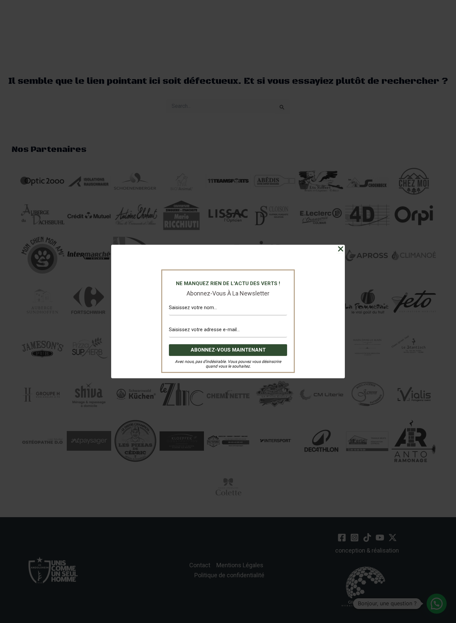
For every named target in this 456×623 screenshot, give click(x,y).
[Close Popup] (340, 249)
